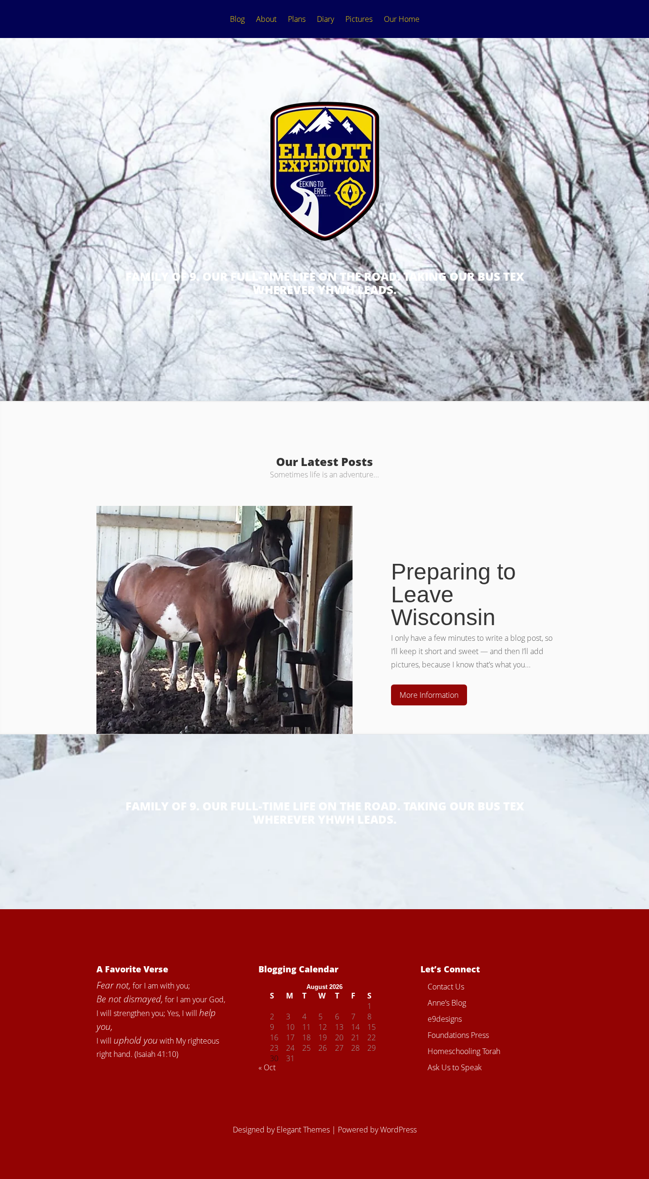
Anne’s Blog (447, 1003)
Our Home (402, 19)
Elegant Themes (303, 1129)
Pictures (358, 19)
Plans (296, 19)
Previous (62, 595)
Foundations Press (458, 1035)
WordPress (398, 1129)
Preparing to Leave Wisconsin (453, 594)
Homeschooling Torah (464, 1051)
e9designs (445, 1019)
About (266, 19)
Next (586, 595)
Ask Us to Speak (455, 1067)
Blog (237, 19)
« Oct (267, 1067)
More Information (429, 695)
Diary (325, 19)
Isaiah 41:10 (156, 1054)
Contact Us (446, 986)
